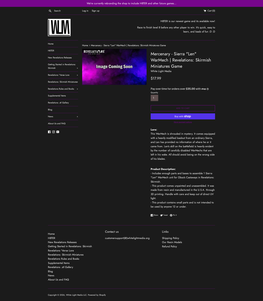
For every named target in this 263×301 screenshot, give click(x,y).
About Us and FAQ (56, 123)
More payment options (183, 122)
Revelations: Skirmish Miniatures (63, 81)
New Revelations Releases (60, 57)
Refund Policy (169, 246)
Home (50, 43)
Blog (50, 109)
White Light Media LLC (76, 294)
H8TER (51, 50)
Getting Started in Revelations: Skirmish (63, 66)
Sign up (95, 10)
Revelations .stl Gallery (58, 102)
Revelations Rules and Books (63, 88)
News (63, 116)
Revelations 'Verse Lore (63, 75)
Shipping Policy (170, 238)
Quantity (154, 92)
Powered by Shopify (97, 294)
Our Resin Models (172, 242)
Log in (85, 10)
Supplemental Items (57, 95)
